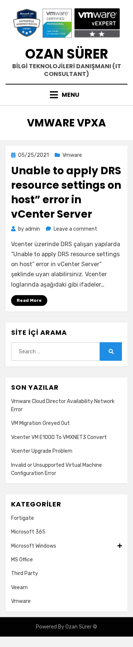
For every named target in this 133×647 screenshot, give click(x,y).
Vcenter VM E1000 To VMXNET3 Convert (59, 437)
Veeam (19, 587)
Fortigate (22, 518)
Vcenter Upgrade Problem (41, 451)
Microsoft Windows (33, 546)
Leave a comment (75, 229)
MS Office (22, 560)
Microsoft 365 (28, 532)
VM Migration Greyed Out (40, 423)
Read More (29, 300)
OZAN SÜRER (66, 53)
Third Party (24, 573)
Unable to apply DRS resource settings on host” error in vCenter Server (66, 193)
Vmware (72, 155)
